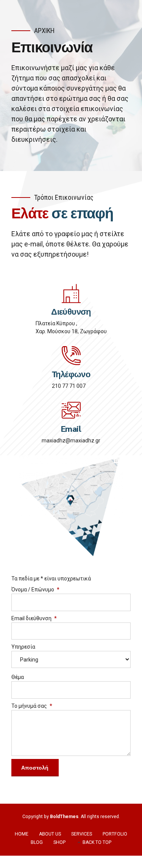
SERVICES (81, 834)
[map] (71, 507)
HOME (21, 834)
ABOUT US (50, 834)
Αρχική (44, 30)
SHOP (59, 842)
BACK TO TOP (97, 842)
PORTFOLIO (115, 834)
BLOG (37, 842)
